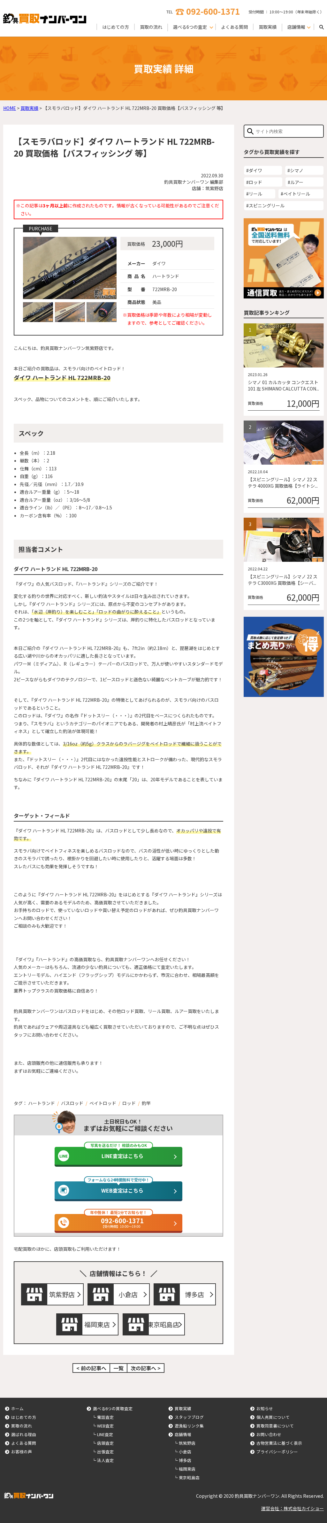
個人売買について (273, 1417)
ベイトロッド (102, 1103)
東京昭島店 (163, 1324)
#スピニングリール (265, 205)
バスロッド (72, 1103)
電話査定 (105, 1417)
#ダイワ (254, 170)
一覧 (118, 1368)
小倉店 (128, 1294)
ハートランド (41, 1103)
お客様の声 (21, 1452)
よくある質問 (234, 27)
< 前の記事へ (91, 1368)
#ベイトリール (295, 193)
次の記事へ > (146, 1368)
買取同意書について (275, 1426)
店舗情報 (183, 1434)
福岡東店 (97, 1324)
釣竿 (146, 1103)
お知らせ (264, 1408)
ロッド (129, 1103)
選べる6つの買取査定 (113, 1408)
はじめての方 (115, 27)
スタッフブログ (189, 1417)
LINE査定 (105, 1434)
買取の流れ (151, 27)
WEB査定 (105, 1426)
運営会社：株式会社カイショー (292, 1508)
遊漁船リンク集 (189, 1426)
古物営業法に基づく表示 (279, 1443)
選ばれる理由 (23, 1434)
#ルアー (295, 182)
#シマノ (295, 170)
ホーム (17, 1408)
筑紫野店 (62, 1294)
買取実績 (268, 27)
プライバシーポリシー (277, 1452)
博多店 (194, 1294)
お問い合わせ (268, 1434)
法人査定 (105, 1460)
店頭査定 (105, 1443)
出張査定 (105, 1452)
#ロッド (254, 182)
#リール (254, 193)
